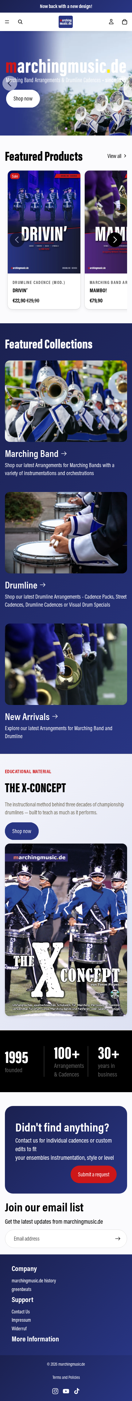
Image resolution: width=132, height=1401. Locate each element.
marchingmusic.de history (34, 1280)
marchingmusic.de (71, 1364)
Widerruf (19, 1328)
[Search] (20, 22)
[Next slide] (122, 83)
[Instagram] (55, 1391)
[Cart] (124, 22)
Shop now (23, 98)
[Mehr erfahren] (66, 418)
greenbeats (21, 1289)
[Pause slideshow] (57, 129)
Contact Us (21, 1312)
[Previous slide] (9, 83)
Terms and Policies (66, 1377)
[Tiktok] (76, 1391)
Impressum (21, 1320)
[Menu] (7, 22)
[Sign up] (117, 1238)
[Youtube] (66, 1391)
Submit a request (93, 1174)
